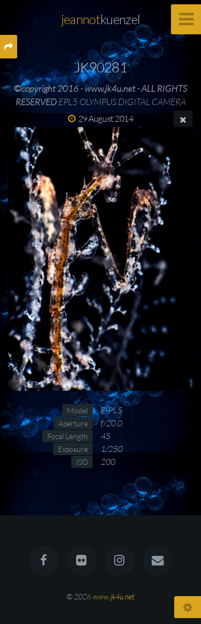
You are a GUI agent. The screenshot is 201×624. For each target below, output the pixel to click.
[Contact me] (158, 561)
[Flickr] (81, 561)
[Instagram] (120, 561)
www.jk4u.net (114, 596)
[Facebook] (43, 561)
